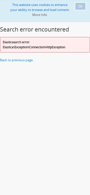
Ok (80, 6)
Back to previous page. (17, 60)
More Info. (40, 14)
